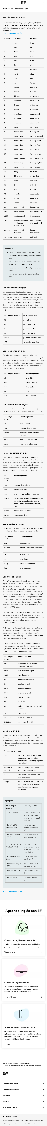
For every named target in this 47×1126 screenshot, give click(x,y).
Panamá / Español (11, 1116)
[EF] (24, 2)
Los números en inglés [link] (33, 1065)
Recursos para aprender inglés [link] (19, 1063)
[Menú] (42, 9)
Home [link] (5, 1063)
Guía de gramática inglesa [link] (14, 1065)
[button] (4, 2)
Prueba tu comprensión (12, 33)
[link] (15, 8)
